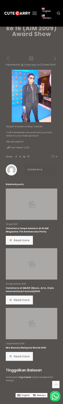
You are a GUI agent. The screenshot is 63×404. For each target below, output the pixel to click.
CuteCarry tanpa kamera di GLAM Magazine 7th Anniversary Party (27, 230)
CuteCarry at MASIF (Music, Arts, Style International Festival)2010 (30, 289)
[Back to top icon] (55, 384)
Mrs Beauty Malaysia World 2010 (26, 347)
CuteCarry (30, 64)
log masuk (25, 377)
